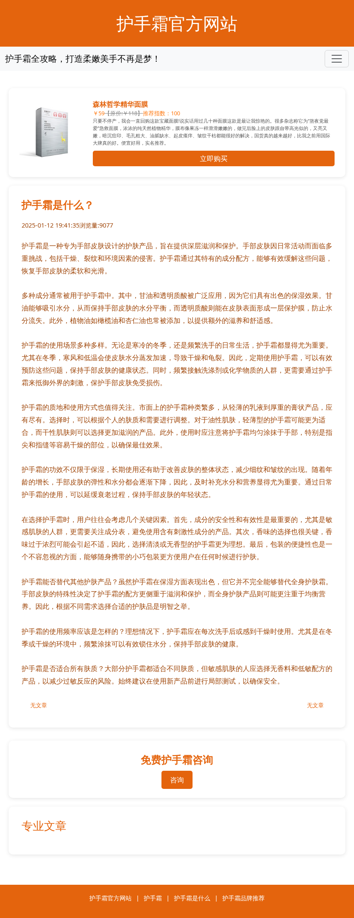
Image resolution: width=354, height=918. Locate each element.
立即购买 (214, 158)
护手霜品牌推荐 (243, 898)
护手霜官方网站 (177, 23)
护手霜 (153, 898)
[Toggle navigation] (337, 58)
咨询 (177, 780)
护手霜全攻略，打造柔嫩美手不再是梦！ (83, 58)
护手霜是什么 (192, 898)
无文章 (38, 705)
